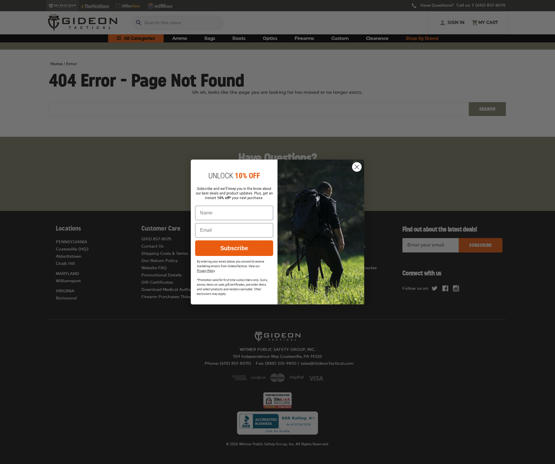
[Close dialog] (357, 167)
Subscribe (234, 248)
